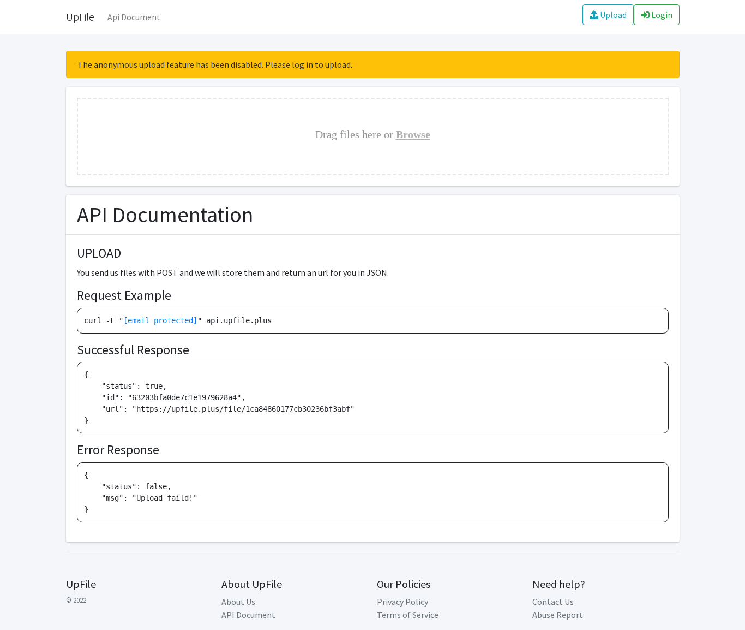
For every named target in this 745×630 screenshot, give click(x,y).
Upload (612, 14)
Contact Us (553, 601)
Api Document (133, 16)
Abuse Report (557, 614)
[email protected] (160, 320)
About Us (238, 601)
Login (661, 14)
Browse (413, 134)
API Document (248, 614)
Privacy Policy (402, 601)
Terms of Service (407, 614)
